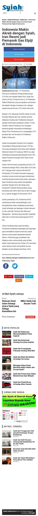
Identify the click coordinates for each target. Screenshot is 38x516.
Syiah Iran (19, 64)
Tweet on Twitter (19, 54)
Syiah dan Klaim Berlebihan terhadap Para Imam (23, 358)
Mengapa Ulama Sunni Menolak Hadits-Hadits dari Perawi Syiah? (24, 367)
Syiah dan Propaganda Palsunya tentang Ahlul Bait (24, 350)
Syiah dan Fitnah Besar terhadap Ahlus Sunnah (22, 383)
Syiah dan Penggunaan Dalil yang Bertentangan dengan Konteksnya (23, 433)
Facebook (20, 276)
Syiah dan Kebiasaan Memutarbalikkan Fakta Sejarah (22, 334)
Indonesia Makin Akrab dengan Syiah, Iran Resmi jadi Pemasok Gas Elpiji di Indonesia (18, 36)
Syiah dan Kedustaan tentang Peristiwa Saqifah (23, 341)
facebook (30, 317)
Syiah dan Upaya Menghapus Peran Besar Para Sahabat (24, 459)
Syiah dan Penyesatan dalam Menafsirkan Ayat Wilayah (24, 375)
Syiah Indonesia (9, 64)
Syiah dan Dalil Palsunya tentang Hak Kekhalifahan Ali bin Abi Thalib (24, 442)
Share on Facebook (19, 49)
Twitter (30, 276)
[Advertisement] (19, 486)
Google (10, 276)
